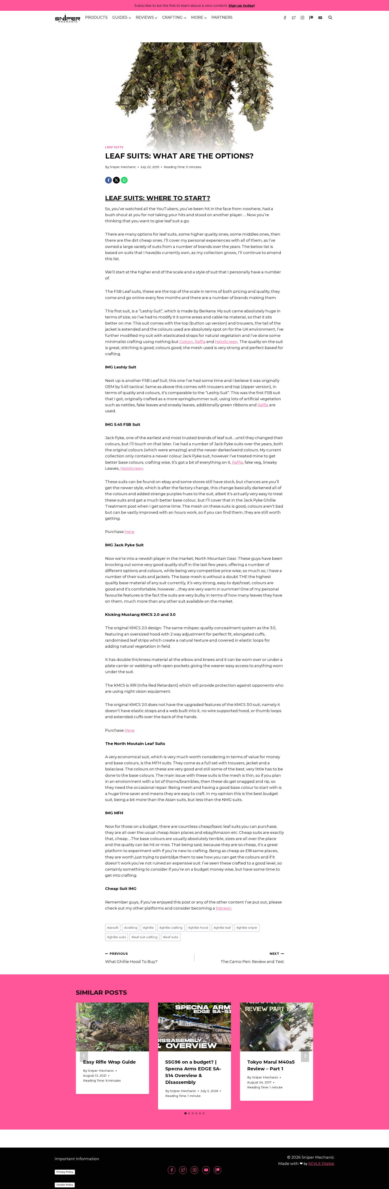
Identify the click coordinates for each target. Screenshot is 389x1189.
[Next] (305, 1056)
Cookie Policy (65, 1184)
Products (96, 17)
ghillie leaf (222, 927)
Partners (222, 17)
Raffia (200, 341)
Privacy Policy (65, 1171)
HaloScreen (226, 341)
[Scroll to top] (377, 1182)
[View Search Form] (330, 18)
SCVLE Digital (321, 1163)
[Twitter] (294, 17)
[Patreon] (311, 17)
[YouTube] (320, 17)
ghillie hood (198, 927)
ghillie (148, 927)
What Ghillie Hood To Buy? (131, 958)
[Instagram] (302, 17)
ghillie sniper (247, 927)
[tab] (185, 1113)
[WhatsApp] (124, 180)
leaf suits (170, 937)
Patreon (224, 908)
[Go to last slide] (84, 1056)
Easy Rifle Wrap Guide (109, 1062)
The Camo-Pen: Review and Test (252, 958)
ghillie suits (116, 937)
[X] (116, 180)
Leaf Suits (114, 147)
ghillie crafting (170, 927)
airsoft (112, 927)
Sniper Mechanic (123, 167)
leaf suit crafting (144, 937)
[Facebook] (285, 17)
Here (129, 531)
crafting (130, 927)
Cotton (186, 341)
